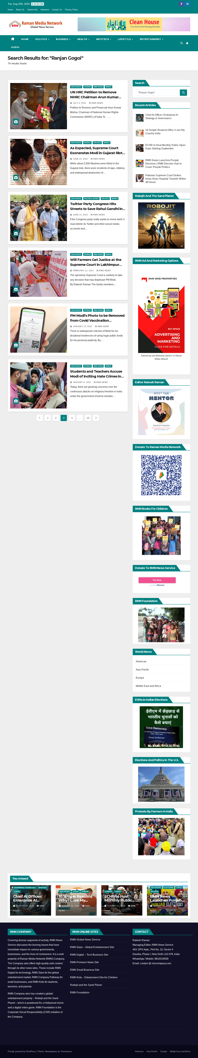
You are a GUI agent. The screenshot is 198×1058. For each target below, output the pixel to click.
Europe (140, 677)
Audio (15, 47)
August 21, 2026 (116, 906)
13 (87, 417)
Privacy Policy (71, 9)
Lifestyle (125, 39)
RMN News (97, 103)
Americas (141, 661)
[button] (181, 43)
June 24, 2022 (80, 159)
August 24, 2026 (25, 906)
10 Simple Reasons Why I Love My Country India (75, 900)
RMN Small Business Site (84, 970)
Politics (41, 39)
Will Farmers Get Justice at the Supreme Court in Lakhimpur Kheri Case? (95, 265)
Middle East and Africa (148, 686)
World (108, 87)
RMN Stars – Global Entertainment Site (92, 947)
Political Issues (91, 198)
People (87, 142)
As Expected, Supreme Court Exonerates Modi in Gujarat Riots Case (97, 153)
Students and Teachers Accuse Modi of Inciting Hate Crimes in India (96, 376)
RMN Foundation (79, 992)
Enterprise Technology (25, 887)
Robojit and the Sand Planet (86, 985)
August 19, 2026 (162, 906)
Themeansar (65, 1051)
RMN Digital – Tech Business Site (89, 954)
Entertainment (151, 39)
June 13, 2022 (80, 215)
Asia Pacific (76, 87)
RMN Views (98, 87)
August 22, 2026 (71, 906)
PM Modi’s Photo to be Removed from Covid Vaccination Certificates (97, 320)
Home (10, 9)
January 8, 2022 (82, 382)
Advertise (45, 9)
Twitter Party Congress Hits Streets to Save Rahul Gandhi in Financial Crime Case (96, 209)
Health (82, 39)
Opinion (87, 87)
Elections (168, 887)
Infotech (103, 39)
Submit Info (32, 9)
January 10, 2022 (83, 326)
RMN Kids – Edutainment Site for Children (94, 977)
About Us (20, 9)
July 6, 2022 (80, 103)
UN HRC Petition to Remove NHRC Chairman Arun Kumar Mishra (94, 97)
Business (62, 39)
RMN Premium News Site (84, 962)
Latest (17, 891)
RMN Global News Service (85, 939)
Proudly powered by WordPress (22, 1051)
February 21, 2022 (83, 271)
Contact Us (57, 9)
